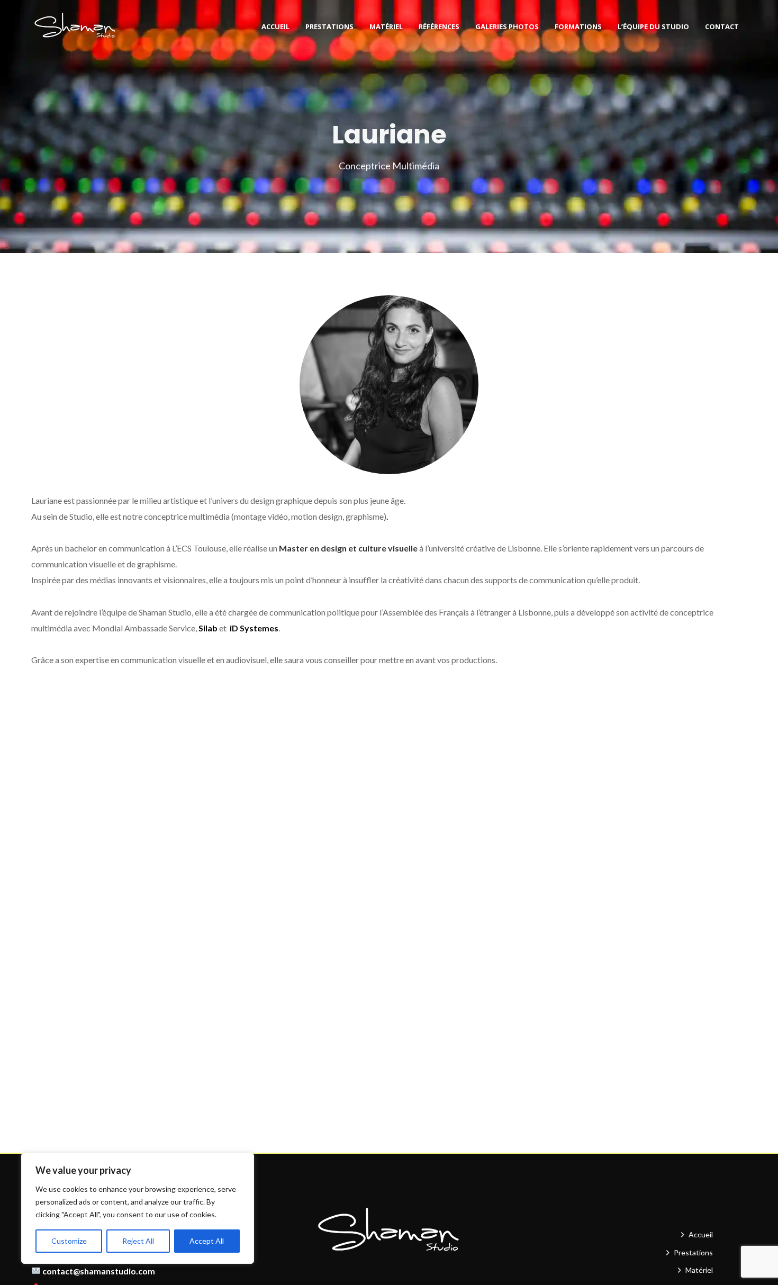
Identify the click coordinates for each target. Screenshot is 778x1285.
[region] (137, 1208)
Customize (69, 1240)
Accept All (206, 1240)
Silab (208, 628)
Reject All (138, 1240)
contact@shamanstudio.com (98, 1271)
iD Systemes (254, 628)
